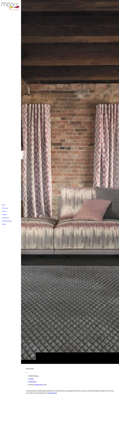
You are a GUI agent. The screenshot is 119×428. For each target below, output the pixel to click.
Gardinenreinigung (6, 221)
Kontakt (4, 224)
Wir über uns (5, 208)
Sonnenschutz (32, 381)
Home (3, 205)
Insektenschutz (38, 384)
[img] (70, 182)
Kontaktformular (52, 393)
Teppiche (4, 214)
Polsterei (31, 379)
